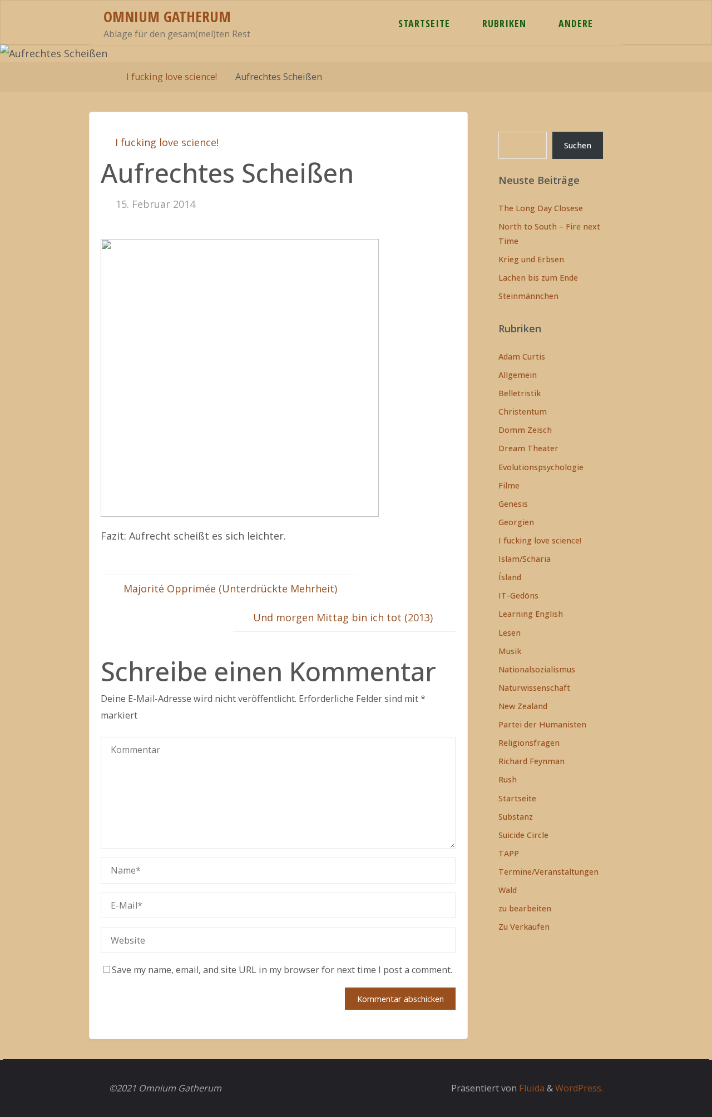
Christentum (522, 411)
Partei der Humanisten (542, 724)
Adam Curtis (521, 356)
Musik (509, 651)
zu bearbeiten (524, 908)
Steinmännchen (528, 296)
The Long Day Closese (540, 208)
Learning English (530, 614)
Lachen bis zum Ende (538, 277)
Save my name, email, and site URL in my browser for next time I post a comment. (282, 970)
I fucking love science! (171, 77)
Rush (507, 779)
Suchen (577, 145)
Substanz (515, 816)
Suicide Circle (523, 835)
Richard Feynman (531, 761)
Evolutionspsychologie (541, 467)
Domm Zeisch (525, 430)
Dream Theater (528, 448)
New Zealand (522, 706)
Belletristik (519, 393)
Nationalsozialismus (536, 669)
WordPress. (579, 1088)
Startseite (517, 798)
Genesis (513, 503)
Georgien (516, 522)
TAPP (508, 853)
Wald (507, 890)
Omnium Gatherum (167, 16)
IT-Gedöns (518, 595)
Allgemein (517, 375)
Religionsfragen (529, 742)
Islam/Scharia (524, 558)
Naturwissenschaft (534, 687)
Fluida (531, 1088)
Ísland (509, 577)
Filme (509, 485)
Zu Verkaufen (524, 926)
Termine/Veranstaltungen (548, 871)
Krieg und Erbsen (531, 259)
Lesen (509, 632)
